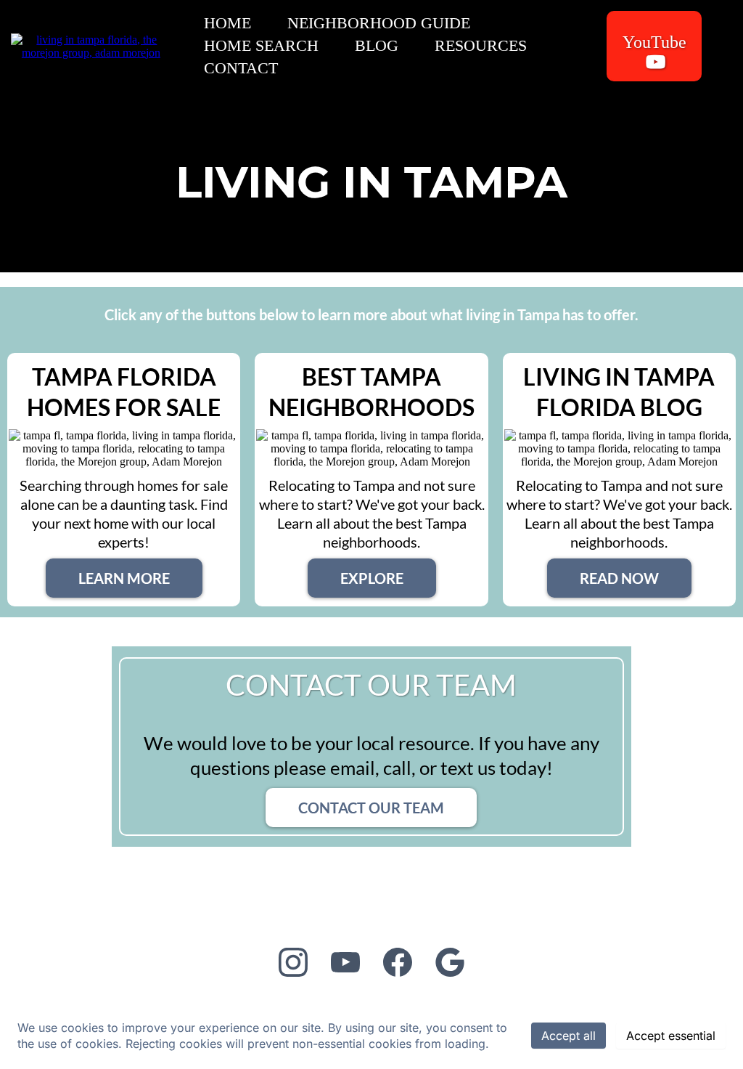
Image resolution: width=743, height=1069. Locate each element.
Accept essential (670, 1035)
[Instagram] (293, 962)
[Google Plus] (450, 962)
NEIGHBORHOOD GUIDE (378, 23)
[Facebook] (398, 962)
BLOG (376, 45)
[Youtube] (345, 962)
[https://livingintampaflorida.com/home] (91, 44)
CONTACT (241, 68)
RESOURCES (481, 45)
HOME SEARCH (261, 45)
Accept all (568, 1035)
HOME (227, 23)
